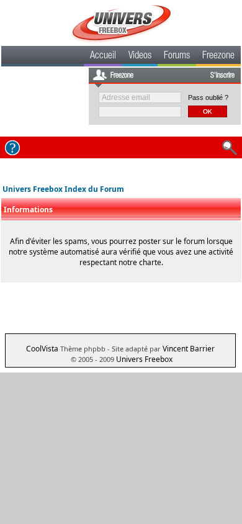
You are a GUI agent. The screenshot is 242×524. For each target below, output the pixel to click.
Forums (177, 56)
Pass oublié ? (208, 97)
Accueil (103, 56)
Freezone (218, 56)
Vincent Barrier (189, 348)
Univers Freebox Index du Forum (63, 189)
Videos (139, 56)
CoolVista (42, 348)
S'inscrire (222, 75)
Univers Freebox (144, 359)
